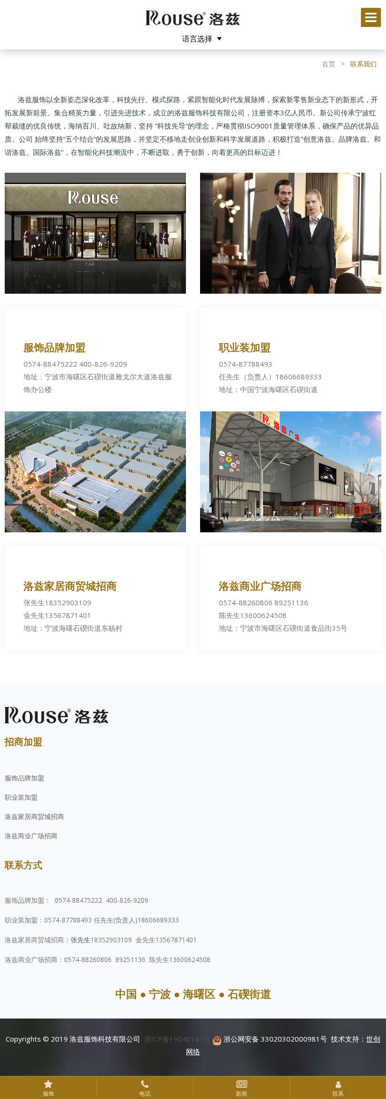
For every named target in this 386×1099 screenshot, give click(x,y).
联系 (338, 1094)
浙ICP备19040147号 (177, 1038)
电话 (145, 1094)
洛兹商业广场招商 (31, 835)
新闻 (241, 1094)
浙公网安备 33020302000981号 (274, 1038)
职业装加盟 (21, 797)
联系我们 (363, 63)
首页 (328, 63)
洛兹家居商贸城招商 (34, 816)
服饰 (48, 1094)
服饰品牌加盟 (24, 777)
